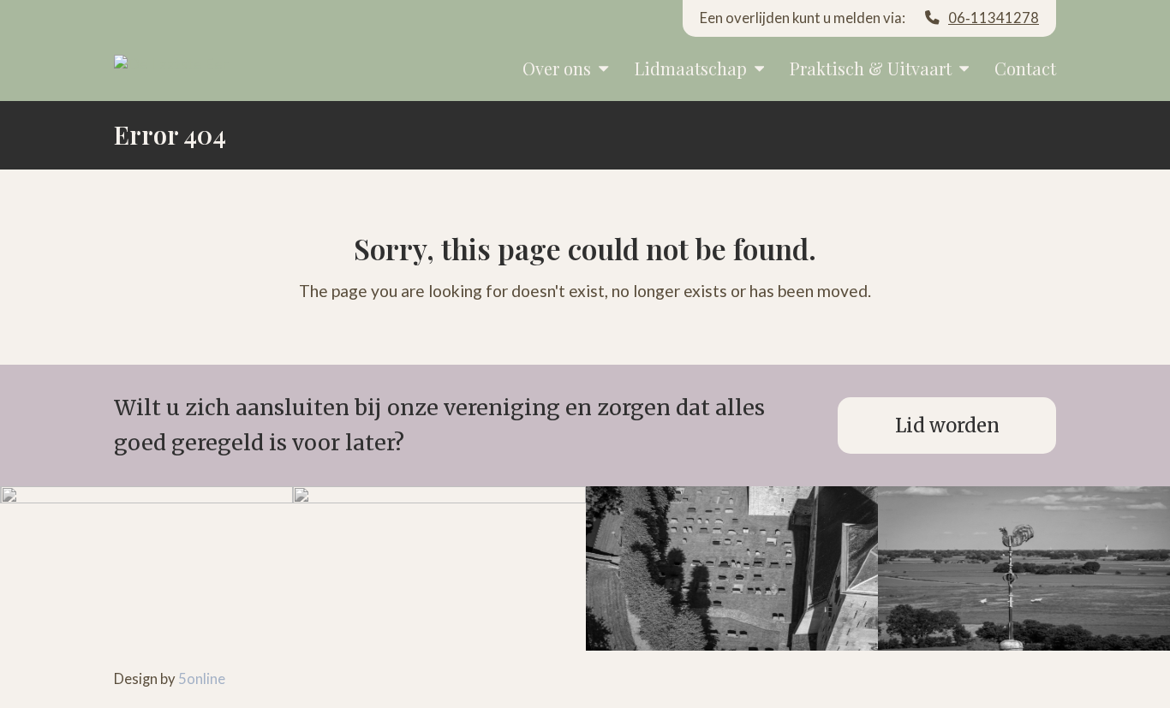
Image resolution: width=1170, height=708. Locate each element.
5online (201, 678)
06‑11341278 (993, 18)
